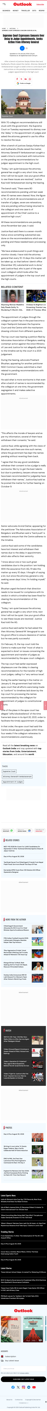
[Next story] (45, 705)
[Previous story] (1, 705)
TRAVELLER (25, 10)
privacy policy (24, 1373)
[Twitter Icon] (18, 1387)
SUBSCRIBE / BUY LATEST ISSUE (23, 1379)
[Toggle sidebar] (6, 4)
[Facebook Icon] (13, 1387)
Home (4, 28)
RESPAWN (42, 10)
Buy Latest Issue (12, 1360)
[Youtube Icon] (34, 1387)
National (13, 28)
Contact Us (19, 1400)
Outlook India (9, 748)
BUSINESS (6, 10)
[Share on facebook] (17, 79)
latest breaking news (24, 745)
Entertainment (28, 751)
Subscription (10, 1356)
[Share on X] (21, 79)
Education (7, 754)
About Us (9, 1400)
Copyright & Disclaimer (33, 1400)
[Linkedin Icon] (28, 1387)
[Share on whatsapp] (30, 79)
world (31, 754)
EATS (34, 10)
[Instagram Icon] (23, 1387)
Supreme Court (9, 771)
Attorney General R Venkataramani (17, 776)
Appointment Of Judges (13, 782)
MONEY (16, 10)
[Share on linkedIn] (26, 79)
